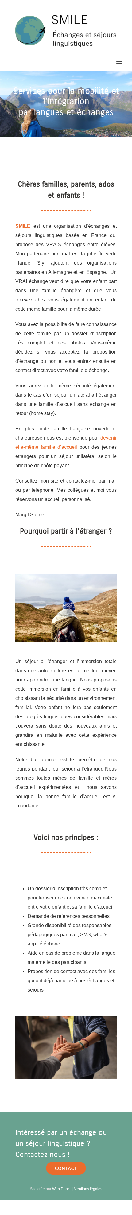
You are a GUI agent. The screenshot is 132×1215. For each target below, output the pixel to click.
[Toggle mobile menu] (119, 62)
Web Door (60, 1189)
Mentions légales (88, 1189)
